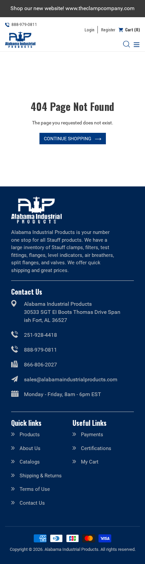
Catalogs (30, 462)
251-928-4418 (40, 335)
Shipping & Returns (41, 476)
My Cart (89, 462)
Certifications (96, 448)
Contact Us (32, 503)
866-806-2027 (40, 364)
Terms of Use (35, 489)
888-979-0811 (40, 350)
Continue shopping (67, 138)
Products (30, 435)
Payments (92, 435)
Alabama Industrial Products (71, 549)
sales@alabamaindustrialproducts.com (70, 379)
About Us (30, 448)
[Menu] (135, 44)
